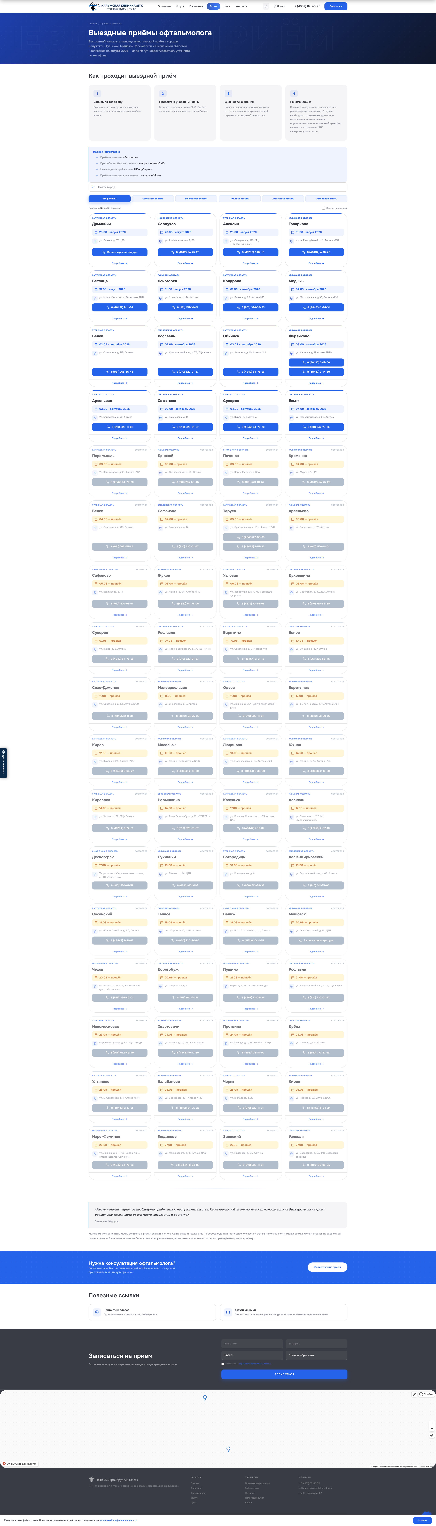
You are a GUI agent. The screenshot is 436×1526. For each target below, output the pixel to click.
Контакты (241, 6)
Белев (97, 336)
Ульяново (100, 1081)
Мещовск (297, 914)
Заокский (232, 1136)
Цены (226, 6)
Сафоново (167, 401)
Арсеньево (102, 401)
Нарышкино (169, 800)
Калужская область (153, 198)
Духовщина (299, 575)
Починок (231, 456)
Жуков (164, 575)
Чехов (97, 969)
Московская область (196, 198)
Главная (93, 23)
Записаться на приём (327, 1267)
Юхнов (295, 745)
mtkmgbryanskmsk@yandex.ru (315, 1488)
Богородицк (234, 857)
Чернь (228, 1081)
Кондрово (232, 281)
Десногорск (103, 857)
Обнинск (231, 336)
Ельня (294, 401)
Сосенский (102, 914)
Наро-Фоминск (106, 1136)
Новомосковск (105, 1026)
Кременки (298, 456)
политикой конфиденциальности (118, 1520)
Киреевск (101, 800)
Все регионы (109, 198)
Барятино (232, 632)
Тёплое (164, 914)
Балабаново (169, 1081)
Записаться (336, 6)
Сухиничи (167, 857)
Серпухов (167, 224)
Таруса (229, 511)
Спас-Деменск (105, 687)
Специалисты (198, 1493)
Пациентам (196, 6)
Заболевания (252, 1488)
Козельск (231, 800)
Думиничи (101, 224)
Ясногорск (167, 281)
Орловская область (326, 198)
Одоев (229, 687)
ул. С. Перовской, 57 (310, 1493)
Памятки (249, 1493)
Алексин (231, 224)
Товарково (298, 224)
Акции (213, 6)
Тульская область (239, 198)
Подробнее (118, 263)
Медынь (296, 281)
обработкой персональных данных (255, 1364)
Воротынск (299, 687)
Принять (422, 1520)
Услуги (180, 6)
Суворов (231, 401)
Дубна (294, 1026)
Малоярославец (172, 687)
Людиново (232, 745)
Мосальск (167, 745)
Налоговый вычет (254, 1497)
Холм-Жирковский (306, 857)
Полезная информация (257, 1483)
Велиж (229, 914)
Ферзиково (299, 336)
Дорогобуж (168, 969)
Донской (165, 456)
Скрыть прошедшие (336, 208)
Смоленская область (283, 198)
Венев (294, 632)
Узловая (230, 575)
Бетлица (100, 281)
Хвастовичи (169, 1026)
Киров (98, 745)
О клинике (164, 6)
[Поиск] (266, 6)
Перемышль (103, 456)
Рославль (166, 336)
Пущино (230, 969)
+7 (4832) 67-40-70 (306, 6)
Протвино (232, 1026)
